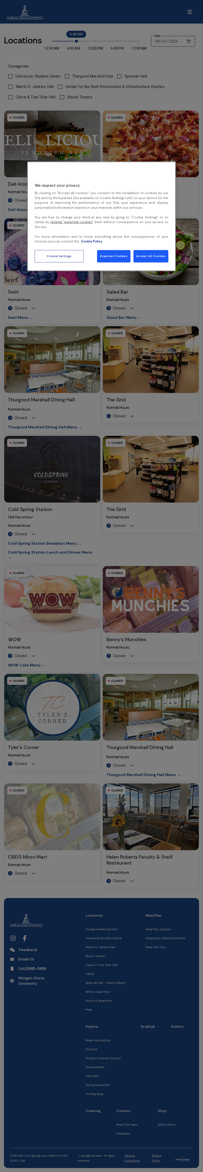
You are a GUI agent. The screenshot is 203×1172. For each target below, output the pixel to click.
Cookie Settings (59, 256)
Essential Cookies (113, 256)
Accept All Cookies (151, 256)
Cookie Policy (91, 241)
